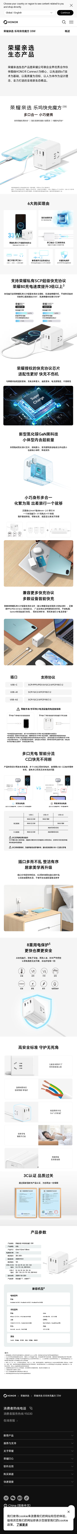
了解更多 (22, 1524)
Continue (65, 12)
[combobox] (19, 31)
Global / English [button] (14, 12)
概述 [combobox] (67, 31)
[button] (12, 1498)
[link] (6, 1498)
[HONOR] (12, 1395)
